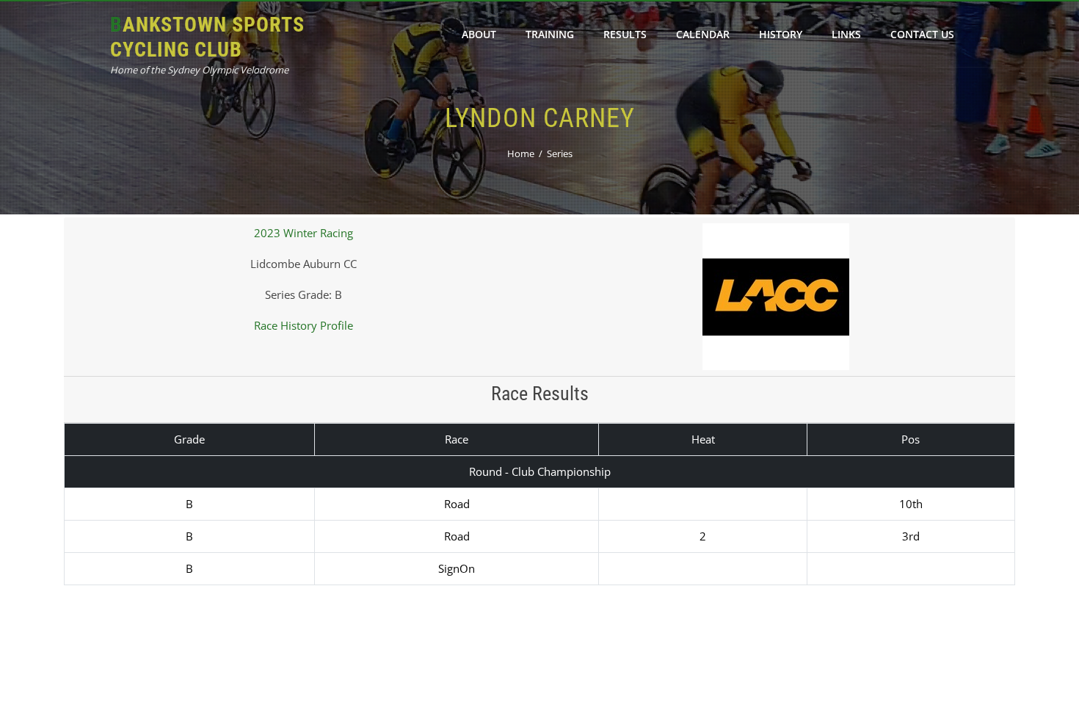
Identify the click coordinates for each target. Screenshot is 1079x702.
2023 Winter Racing (303, 232)
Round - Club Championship (540, 471)
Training (550, 34)
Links (846, 34)
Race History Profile (303, 325)
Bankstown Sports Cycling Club (207, 37)
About (479, 34)
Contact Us (922, 34)
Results (625, 34)
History (780, 34)
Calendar (703, 34)
